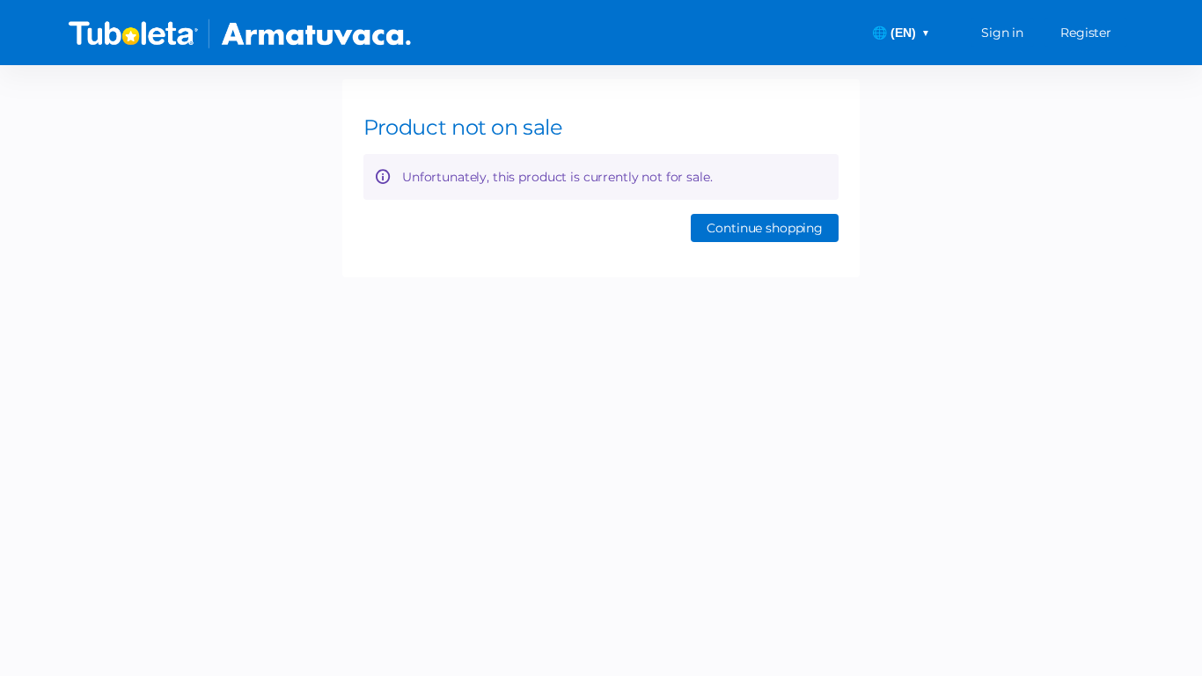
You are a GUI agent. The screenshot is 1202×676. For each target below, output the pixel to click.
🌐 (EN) (901, 33)
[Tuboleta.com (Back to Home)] (240, 33)
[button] (765, 228)
